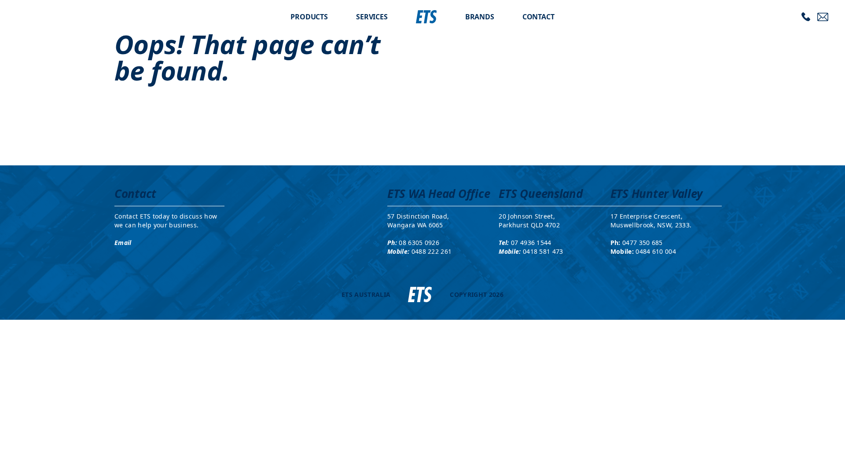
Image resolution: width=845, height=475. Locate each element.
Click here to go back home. (422, 109)
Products (309, 17)
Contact (538, 17)
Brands (479, 17)
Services (372, 17)
